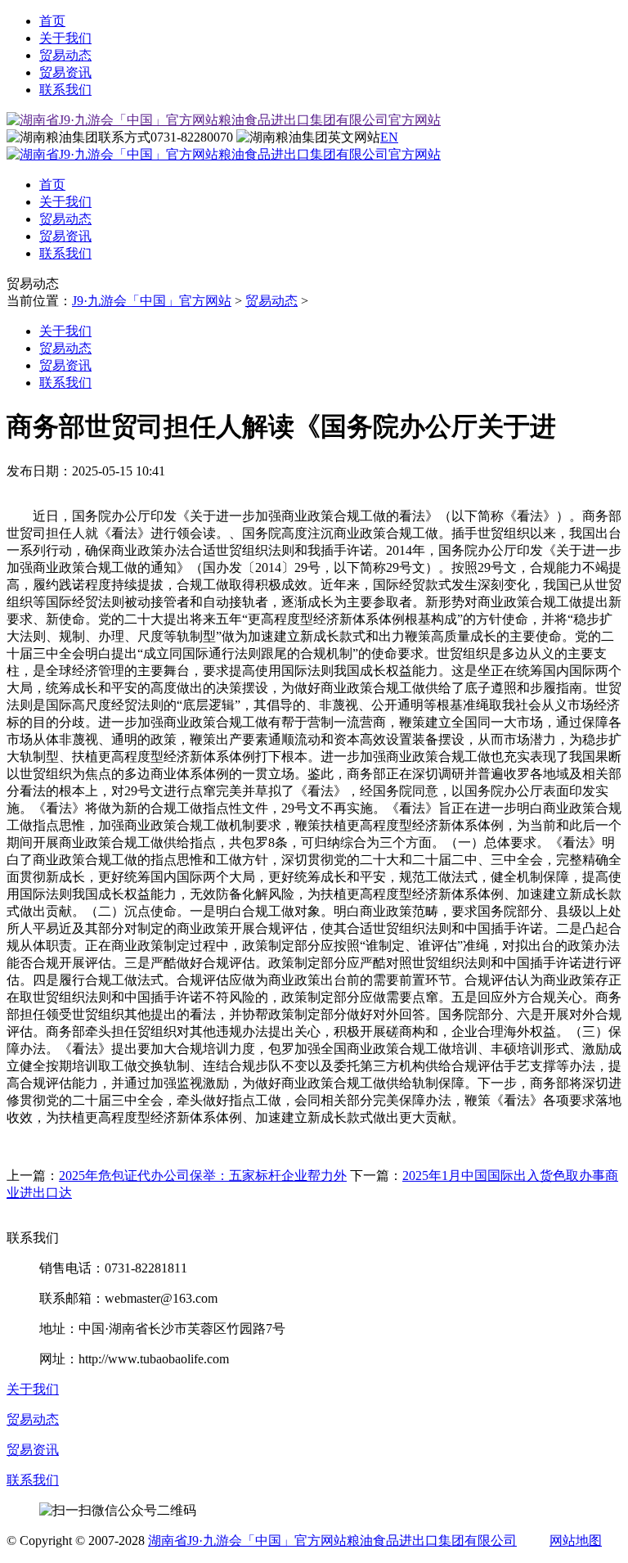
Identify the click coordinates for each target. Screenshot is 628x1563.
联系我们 (65, 90)
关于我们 (65, 38)
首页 (52, 21)
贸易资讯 (65, 72)
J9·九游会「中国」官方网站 (151, 301)
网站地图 (576, 1540)
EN (389, 137)
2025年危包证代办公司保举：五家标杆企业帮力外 (203, 1175)
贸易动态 (65, 55)
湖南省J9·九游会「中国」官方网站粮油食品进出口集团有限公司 (332, 1540)
